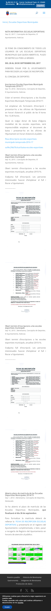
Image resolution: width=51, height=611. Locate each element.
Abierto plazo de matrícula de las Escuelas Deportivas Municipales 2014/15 (24, 494)
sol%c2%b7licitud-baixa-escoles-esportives (24, 147)
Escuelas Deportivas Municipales (23, 22)
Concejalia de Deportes (26, 34)
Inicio (5, 22)
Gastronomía (13, 580)
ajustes (20, 603)
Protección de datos (24, 584)
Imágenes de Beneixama (31, 580)
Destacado (9, 501)
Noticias (20, 37)
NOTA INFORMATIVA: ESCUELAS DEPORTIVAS (25, 31)
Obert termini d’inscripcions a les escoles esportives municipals (23, 156)
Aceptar (7, 607)
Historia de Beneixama (32, 577)
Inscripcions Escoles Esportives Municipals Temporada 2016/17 (24, 85)
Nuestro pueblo (13, 577)
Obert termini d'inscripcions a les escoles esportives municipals (23, 327)
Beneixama (21, 89)
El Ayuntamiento (11, 92)
